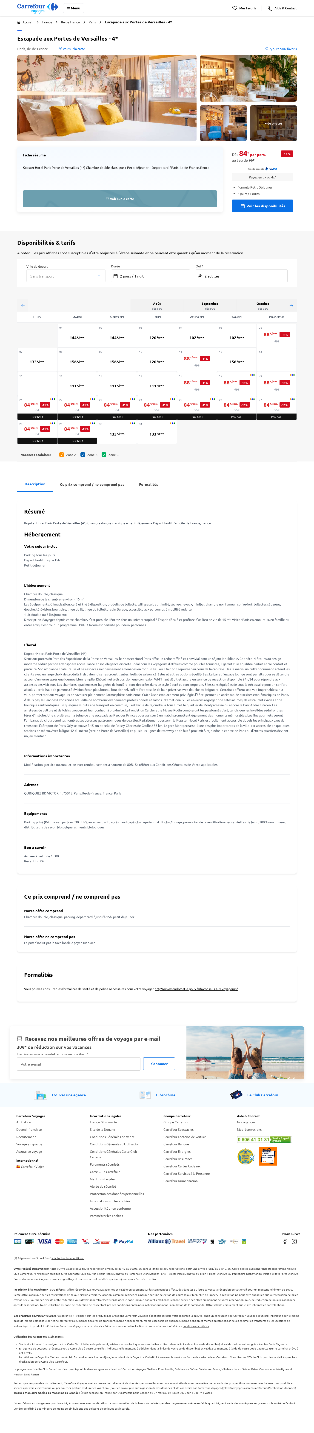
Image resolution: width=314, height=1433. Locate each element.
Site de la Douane (102, 1129)
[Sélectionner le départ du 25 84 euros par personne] (197, 408)
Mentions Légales (102, 1179)
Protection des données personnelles (117, 1193)
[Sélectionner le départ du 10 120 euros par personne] (157, 360)
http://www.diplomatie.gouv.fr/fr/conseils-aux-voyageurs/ (196, 989)
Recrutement (26, 1137)
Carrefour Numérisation (180, 1181)
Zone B (92, 455)
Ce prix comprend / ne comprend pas (92, 484)
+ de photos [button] (274, 123)
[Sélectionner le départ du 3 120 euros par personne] (157, 335)
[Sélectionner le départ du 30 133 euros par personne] (117, 432)
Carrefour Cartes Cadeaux (181, 1166)
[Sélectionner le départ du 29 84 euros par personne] (77, 432)
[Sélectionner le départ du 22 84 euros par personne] (77, 408)
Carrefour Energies (177, 1151)
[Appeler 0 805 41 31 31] (267, 1140)
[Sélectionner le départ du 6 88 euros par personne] (277, 336)
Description (35, 483)
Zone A (71, 455)
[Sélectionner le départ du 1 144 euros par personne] (77, 335)
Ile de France (70, 22)
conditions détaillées (196, 1326)
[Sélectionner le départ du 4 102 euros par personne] (197, 335)
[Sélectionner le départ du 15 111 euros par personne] (77, 384)
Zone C (113, 455)
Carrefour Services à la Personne (186, 1173)
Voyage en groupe (29, 1144)
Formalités (148, 484)
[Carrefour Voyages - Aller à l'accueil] (37, 8)
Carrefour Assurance (178, 1159)
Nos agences (246, 1122)
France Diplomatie (103, 1122)
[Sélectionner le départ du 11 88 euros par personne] (197, 360)
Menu (75, 8)
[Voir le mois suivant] (291, 305)
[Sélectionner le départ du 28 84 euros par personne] (37, 432)
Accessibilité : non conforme (110, 1208)
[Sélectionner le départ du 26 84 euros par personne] (237, 408)
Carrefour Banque (176, 1144)
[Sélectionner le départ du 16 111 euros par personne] (117, 384)
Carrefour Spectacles (178, 1129)
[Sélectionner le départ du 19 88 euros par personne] (237, 384)
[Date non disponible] (277, 360)
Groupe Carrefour (175, 1122)
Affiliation (23, 1122)
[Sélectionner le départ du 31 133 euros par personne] (157, 432)
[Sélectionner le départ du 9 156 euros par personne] (117, 360)
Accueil (28, 22)
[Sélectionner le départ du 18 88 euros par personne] (197, 384)
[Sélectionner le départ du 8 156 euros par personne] (77, 360)
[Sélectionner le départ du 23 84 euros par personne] (117, 408)
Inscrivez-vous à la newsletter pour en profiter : (52, 1054)
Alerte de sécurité (103, 1186)
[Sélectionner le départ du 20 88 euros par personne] (277, 384)
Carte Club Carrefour (105, 1171)
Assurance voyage (29, 1151)
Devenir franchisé (29, 1129)
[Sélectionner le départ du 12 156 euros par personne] (237, 360)
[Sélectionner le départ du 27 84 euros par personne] (277, 408)
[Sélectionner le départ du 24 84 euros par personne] (157, 408)
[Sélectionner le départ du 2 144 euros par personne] (117, 335)
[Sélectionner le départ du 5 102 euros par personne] (237, 335)
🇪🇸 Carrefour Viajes (30, 1166)
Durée (115, 266)
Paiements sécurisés (105, 1164)
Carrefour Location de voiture (184, 1137)
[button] (107, 98)
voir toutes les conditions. (67, 1258)
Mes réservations (249, 1129)
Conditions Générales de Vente (112, 1137)
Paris (92, 22)
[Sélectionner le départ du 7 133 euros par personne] (37, 360)
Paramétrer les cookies (106, 1216)
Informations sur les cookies (110, 1201)
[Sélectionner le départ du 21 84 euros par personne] (37, 408)
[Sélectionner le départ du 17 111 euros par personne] (157, 384)
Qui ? (199, 266)
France (47, 22)
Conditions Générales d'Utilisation (115, 1144)
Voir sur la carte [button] (73, 49)
